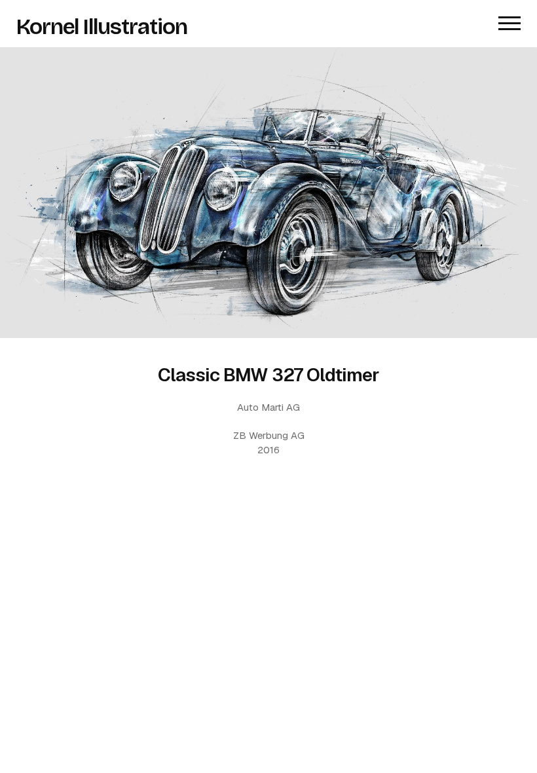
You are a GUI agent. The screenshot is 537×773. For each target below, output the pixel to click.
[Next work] (268, 192)
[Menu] (509, 23)
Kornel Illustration (102, 27)
